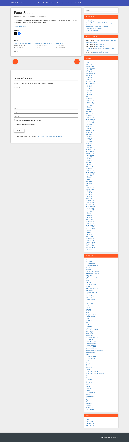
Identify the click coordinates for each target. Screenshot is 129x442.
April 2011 (89, 164)
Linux (87, 324)
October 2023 (90, 66)
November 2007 (90, 225)
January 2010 (90, 187)
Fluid (87, 305)
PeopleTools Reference (92, 349)
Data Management (91, 292)
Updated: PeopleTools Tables (22, 43)
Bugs (87, 280)
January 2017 (90, 90)
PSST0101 (15, 3)
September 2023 (90, 68)
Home (23, 3)
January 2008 (90, 223)
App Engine (89, 275)
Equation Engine (90, 296)
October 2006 (90, 246)
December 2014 (90, 102)
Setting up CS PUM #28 (92, 30)
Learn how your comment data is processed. (50, 136)
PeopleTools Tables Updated (43, 43)
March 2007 (89, 236)
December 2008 (90, 204)
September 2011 (90, 155)
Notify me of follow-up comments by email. (28, 120)
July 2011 (89, 159)
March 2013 (89, 126)
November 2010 (90, 172)
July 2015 (89, 92)
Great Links (89, 309)
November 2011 (90, 151)
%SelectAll (89, 262)
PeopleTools (89, 339)
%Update (88, 269)
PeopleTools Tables (48, 3)
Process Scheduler (91, 356)
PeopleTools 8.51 (91, 341)
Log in (87, 419)
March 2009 (89, 198)
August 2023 (89, 70)
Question (88, 364)
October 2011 (90, 153)
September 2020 (90, 73)
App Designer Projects (92, 273)
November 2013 (90, 119)
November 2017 (90, 83)
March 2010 (89, 185)
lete (87, 322)
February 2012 (90, 145)
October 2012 (90, 130)
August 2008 (89, 212)
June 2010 (89, 179)
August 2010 (89, 176)
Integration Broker (91, 315)
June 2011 (89, 160)
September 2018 (90, 77)
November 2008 (90, 206)
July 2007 (89, 231)
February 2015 (90, 98)
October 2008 (90, 208)
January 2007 (90, 240)
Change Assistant (91, 284)
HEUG (87, 313)
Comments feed (90, 423)
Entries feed (89, 421)
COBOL (88, 286)
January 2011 (90, 170)
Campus (88, 282)
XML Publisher (90, 409)
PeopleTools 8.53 (91, 345)
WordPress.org (90, 425)
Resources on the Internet (64, 3)
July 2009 (89, 191)
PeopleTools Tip (90, 352)
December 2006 (90, 242)
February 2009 (90, 200)
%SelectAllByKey (90, 263)
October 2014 (90, 104)
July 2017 (89, 87)
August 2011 (89, 157)
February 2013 (90, 128)
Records (88, 366)
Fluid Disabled (90, 21)
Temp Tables (89, 383)
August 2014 (89, 106)
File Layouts (89, 303)
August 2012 (89, 134)
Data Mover (89, 294)
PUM (87, 360)
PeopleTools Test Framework (94, 350)
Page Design (89, 333)
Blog (87, 279)
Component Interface (92, 288)
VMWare (88, 405)
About (29, 3)
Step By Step (79, 3)
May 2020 (89, 75)
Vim (87, 402)
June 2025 (89, 62)
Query (87, 362)
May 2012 (89, 140)
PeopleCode (89, 335)
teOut (87, 385)
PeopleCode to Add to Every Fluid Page (97, 26)
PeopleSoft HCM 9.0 (92, 337)
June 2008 (89, 215)
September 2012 (90, 132)
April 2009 (89, 196)
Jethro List (37, 3)
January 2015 (90, 100)
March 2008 (89, 219)
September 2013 (90, 123)
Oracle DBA (89, 328)
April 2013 (89, 125)
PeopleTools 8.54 (91, 347)
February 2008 (90, 221)
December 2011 (90, 149)
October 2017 (90, 85)
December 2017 (90, 81)
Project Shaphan (90, 358)
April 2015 (89, 94)
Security (88, 369)
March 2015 (89, 96)
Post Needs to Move (20, 52)
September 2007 (90, 229)
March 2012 (89, 143)
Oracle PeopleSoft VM (92, 330)
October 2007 (90, 227)
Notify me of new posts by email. (25, 124)
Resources (89, 367)
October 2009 (90, 189)
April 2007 (89, 234)
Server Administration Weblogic (95, 373)
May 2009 (89, 195)
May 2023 (89, 72)
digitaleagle (32, 16)
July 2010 (89, 178)
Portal (87, 354)
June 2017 (89, 89)
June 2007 (89, 232)
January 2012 (90, 147)
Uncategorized (42, 16)
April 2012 (89, 142)
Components (89, 290)
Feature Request (90, 299)
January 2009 (90, 202)
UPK (87, 398)
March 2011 (89, 166)
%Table (88, 267)
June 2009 (89, 193)
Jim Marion (89, 48)
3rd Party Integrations (92, 271)
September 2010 (90, 174)
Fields (87, 301)
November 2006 (90, 244)
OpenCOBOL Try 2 (100, 44)
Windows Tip (89, 407)
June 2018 (89, 79)
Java (87, 318)
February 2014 (90, 115)
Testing (88, 386)
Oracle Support (90, 332)
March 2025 (89, 64)
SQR (87, 377)
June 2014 (89, 109)
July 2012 (89, 136)
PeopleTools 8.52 (91, 343)
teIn (87, 381)
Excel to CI (89, 297)
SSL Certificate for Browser (94, 28)
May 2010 (89, 181)
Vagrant (88, 400)
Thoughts (88, 388)
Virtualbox (89, 403)
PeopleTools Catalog (20, 26)
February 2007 (90, 238)
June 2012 (89, 138)
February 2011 (90, 168)
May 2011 (89, 162)
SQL (87, 375)
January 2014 (90, 117)
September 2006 (90, 248)
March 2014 (89, 113)
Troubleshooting (90, 392)
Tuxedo (88, 394)
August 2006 (89, 249)
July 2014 (89, 108)
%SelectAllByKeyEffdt (92, 265)
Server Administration (92, 371)
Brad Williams (114, 437)
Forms (88, 307)
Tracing (88, 390)
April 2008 (89, 217)
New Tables (59, 43)
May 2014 (89, 111)
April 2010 (89, 183)
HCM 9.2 (88, 311)
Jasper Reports (90, 316)
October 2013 (90, 121)
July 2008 (89, 213)
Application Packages (92, 277)
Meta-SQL (89, 326)
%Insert (88, 260)
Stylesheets (89, 379)
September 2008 (90, 210)
